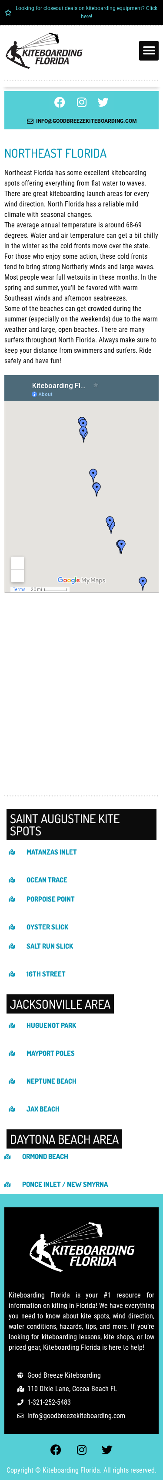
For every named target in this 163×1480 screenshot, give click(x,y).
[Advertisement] (81, 703)
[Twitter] (103, 102)
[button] (149, 51)
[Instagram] (82, 102)
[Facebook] (60, 102)
